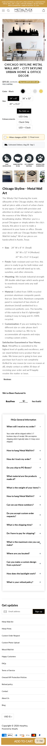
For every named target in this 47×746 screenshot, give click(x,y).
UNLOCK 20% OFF (23, 388)
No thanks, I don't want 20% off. (23, 395)
